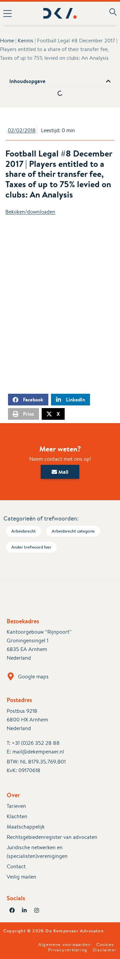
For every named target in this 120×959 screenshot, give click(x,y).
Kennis (25, 40)
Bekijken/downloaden (30, 211)
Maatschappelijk (26, 826)
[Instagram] (36, 910)
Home (7, 40)
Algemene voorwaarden (64, 944)
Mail (62, 471)
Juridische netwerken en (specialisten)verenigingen (37, 852)
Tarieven (16, 806)
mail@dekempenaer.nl (38, 751)
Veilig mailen (21, 876)
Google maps (33, 676)
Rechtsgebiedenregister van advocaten (52, 837)
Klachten (17, 816)
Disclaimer (105, 950)
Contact (16, 866)
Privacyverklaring (67, 950)
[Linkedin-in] (24, 910)
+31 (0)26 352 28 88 (36, 742)
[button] (9, 13)
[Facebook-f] (12, 910)
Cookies (105, 944)
